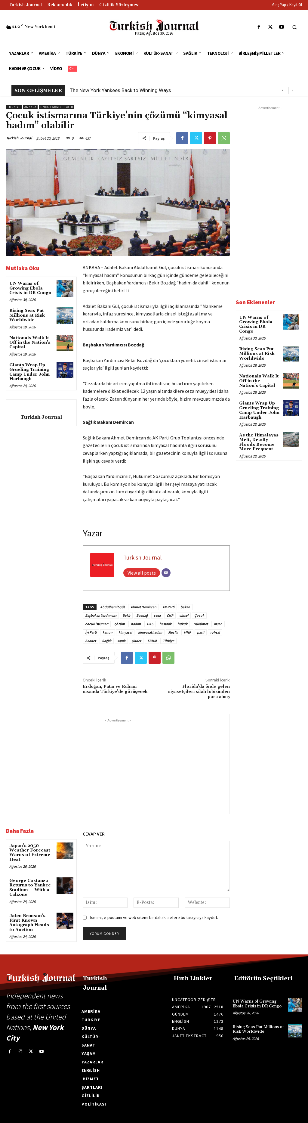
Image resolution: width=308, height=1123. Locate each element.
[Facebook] (259, 27)
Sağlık (106, 640)
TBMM (152, 640)
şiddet (136, 640)
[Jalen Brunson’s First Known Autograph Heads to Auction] (65, 921)
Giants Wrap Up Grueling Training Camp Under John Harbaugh (29, 372)
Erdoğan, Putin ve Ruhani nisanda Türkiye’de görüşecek (115, 689)
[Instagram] (20, 1051)
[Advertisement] (117, 766)
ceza (157, 615)
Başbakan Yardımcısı (100, 615)
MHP (187, 632)
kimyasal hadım (150, 632)
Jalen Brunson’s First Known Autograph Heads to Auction (29, 922)
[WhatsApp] (224, 138)
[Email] (166, 572)
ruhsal (215, 632)
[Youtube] (281, 27)
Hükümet (200, 624)
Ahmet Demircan (143, 607)
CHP (170, 615)
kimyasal (125, 632)
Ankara (30, 107)
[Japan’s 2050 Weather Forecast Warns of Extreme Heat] (65, 850)
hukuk (182, 624)
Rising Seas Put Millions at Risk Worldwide (27, 315)
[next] (292, 90)
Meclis (173, 632)
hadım (136, 624)
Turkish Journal (19, 138)
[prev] (282, 90)
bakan (185, 607)
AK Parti (168, 607)
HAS (150, 624)
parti (200, 632)
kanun (107, 632)
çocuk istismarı (96, 624)
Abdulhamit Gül (112, 607)
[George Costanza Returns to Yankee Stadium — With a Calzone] (65, 885)
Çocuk (199, 615)
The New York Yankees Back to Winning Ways (120, 90)
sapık (121, 640)
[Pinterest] (210, 138)
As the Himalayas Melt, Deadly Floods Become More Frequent (259, 442)
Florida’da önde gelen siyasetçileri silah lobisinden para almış (199, 692)
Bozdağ (142, 615)
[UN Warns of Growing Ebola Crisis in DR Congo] (65, 288)
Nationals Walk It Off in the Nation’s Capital (30, 342)
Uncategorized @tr (56, 107)
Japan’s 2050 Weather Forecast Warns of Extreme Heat (29, 852)
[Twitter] (270, 27)
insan (218, 624)
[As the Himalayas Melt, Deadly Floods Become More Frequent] (291, 439)
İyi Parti (91, 632)
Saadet (90, 640)
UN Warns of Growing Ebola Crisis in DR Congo (30, 288)
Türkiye (13, 107)
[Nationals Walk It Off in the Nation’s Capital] (65, 343)
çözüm (119, 624)
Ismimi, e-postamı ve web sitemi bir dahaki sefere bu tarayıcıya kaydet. (154, 917)
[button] (294, 27)
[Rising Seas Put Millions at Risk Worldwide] (65, 315)
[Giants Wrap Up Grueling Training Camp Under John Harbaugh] (65, 370)
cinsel (183, 615)
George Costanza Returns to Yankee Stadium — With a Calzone (30, 887)
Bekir (126, 615)
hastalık (165, 624)
